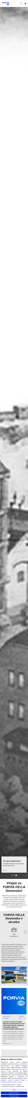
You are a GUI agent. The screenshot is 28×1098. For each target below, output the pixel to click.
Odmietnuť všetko (14, 1096)
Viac (4, 870)
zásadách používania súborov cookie (11, 1082)
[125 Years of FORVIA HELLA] (16, 875)
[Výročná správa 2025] (14, 875)
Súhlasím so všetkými (14, 1093)
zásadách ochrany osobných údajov (13, 1080)
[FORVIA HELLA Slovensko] (11, 875)
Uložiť (14, 1089)
